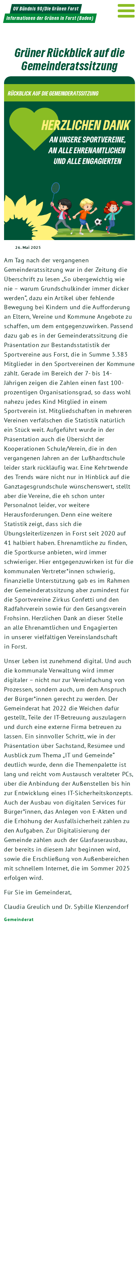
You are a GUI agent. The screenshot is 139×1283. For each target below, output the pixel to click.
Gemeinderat (19, 919)
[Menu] (126, 11)
